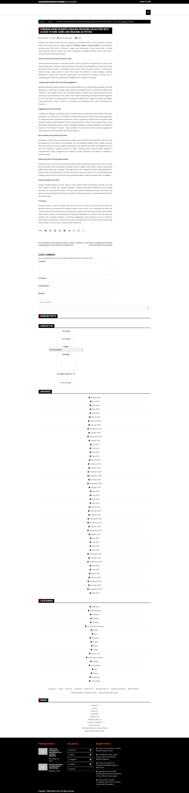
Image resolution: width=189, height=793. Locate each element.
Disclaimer (78, 689)
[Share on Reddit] (69, 230)
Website (41, 293)
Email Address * (44, 286)
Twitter (71, 755)
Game (79, 38)
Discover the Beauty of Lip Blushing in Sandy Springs (56, 766)
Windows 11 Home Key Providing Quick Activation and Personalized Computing (94, 244)
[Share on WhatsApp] (60, 230)
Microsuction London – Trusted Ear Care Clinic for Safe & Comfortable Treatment (108, 782)
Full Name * (42, 278)
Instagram (72, 759)
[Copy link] (83, 230)
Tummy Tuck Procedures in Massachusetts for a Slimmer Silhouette (55, 752)
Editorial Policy (133, 689)
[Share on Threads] (79, 230)
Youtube (72, 769)
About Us (68, 689)
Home (61, 689)
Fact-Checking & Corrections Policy (84, 693)
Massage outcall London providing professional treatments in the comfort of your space (108, 773)
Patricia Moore (64, 38)
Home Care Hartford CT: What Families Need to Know (108, 749)
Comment (42, 261)
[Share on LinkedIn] (55, 230)
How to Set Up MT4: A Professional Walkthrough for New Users (107, 765)
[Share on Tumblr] (74, 230)
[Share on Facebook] (45, 230)
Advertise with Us (102, 689)
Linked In (72, 764)
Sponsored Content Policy (108, 693)
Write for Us (89, 689)
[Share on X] (50, 230)
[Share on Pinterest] (64, 230)
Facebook (72, 750)
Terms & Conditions (118, 689)
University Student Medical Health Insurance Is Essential (57, 2)
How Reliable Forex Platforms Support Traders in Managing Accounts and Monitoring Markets (56, 244)
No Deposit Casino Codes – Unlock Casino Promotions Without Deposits (107, 757)
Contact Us (52, 689)
